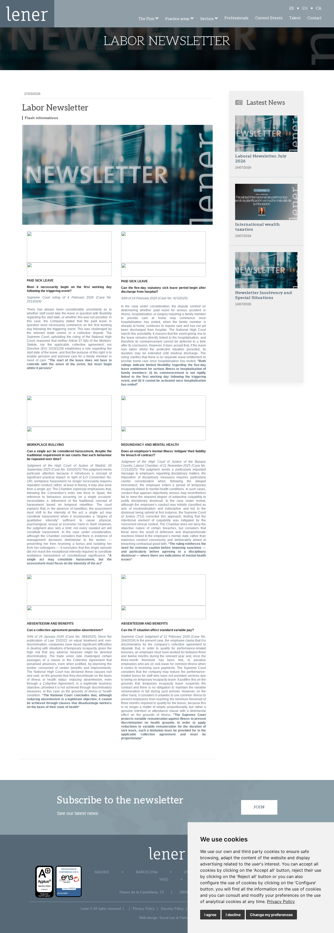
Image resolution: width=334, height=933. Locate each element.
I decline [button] (233, 914)
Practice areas (177, 19)
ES (291, 8)
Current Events (269, 18)
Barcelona (147, 871)
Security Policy (172, 909)
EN (305, 8)
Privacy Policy (281, 901)
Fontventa (187, 918)
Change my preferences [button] (271, 914)
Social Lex (167, 918)
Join (259, 807)
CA (318, 8)
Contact (314, 18)
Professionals (236, 18)
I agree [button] (210, 914)
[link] (281, 901)
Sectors (207, 19)
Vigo (163, 879)
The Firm (146, 19)
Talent (295, 18)
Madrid (101, 871)
